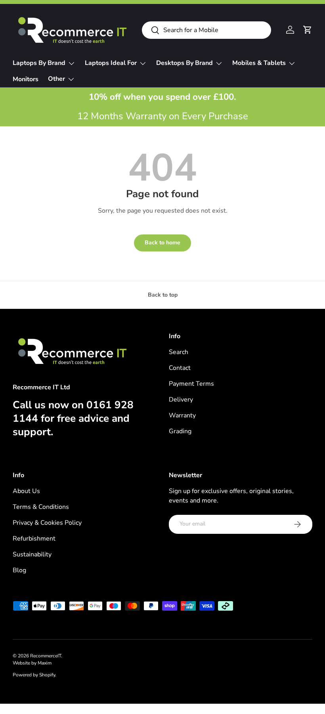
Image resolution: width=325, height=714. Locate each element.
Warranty (182, 415)
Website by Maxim (32, 663)
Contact (180, 368)
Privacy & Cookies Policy (47, 522)
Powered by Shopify (34, 675)
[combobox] (206, 30)
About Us (26, 491)
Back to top (163, 295)
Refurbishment (34, 538)
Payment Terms (191, 383)
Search (178, 352)
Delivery (181, 399)
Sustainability (32, 554)
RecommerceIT (45, 656)
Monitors (25, 79)
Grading (180, 431)
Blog (19, 570)
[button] (307, 29)
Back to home (162, 242)
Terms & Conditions (41, 507)
